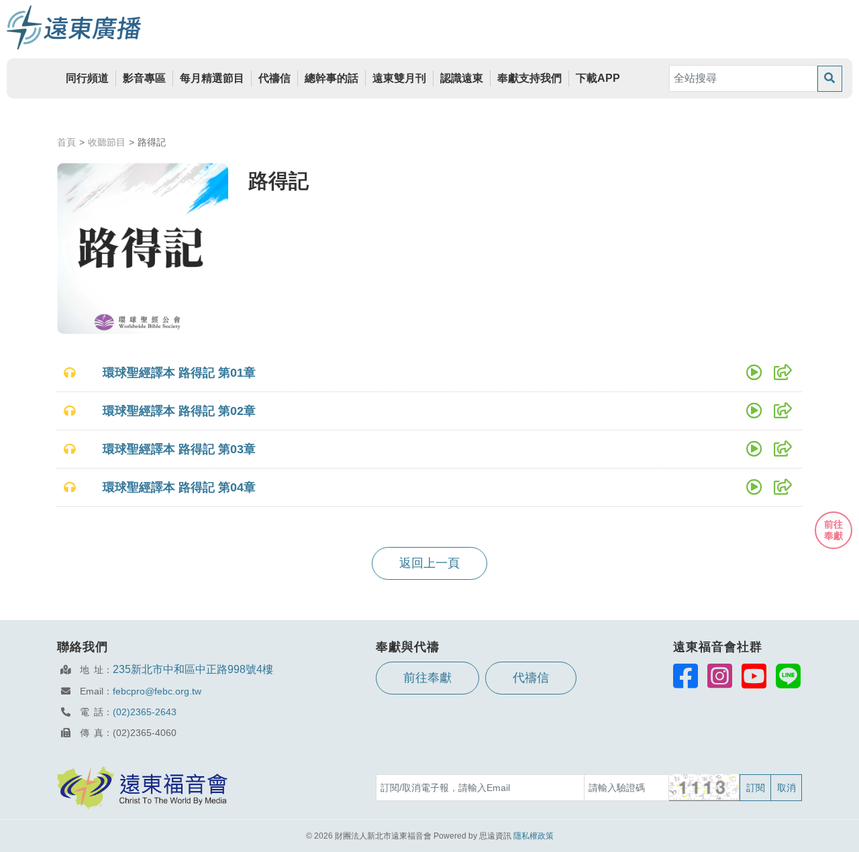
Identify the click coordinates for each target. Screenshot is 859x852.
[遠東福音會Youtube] (754, 676)
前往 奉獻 (833, 530)
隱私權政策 (533, 836)
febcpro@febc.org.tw (157, 691)
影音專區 (144, 78)
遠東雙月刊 (399, 78)
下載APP (598, 78)
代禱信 (274, 78)
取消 (786, 787)
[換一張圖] (705, 787)
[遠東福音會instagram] (719, 676)
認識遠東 (461, 78)
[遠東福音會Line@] (788, 676)
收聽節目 (106, 142)
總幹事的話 (331, 78)
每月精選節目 (212, 78)
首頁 (66, 142)
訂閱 (755, 787)
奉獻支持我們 (529, 78)
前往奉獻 (427, 677)
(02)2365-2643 (144, 712)
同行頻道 (87, 78)
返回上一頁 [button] (429, 563)
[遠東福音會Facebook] (685, 676)
